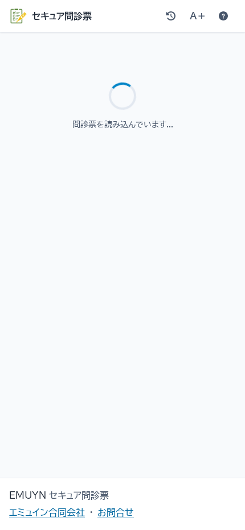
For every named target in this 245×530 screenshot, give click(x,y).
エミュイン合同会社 (47, 512)
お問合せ (115, 512)
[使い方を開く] (223, 15)
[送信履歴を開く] (170, 15)
